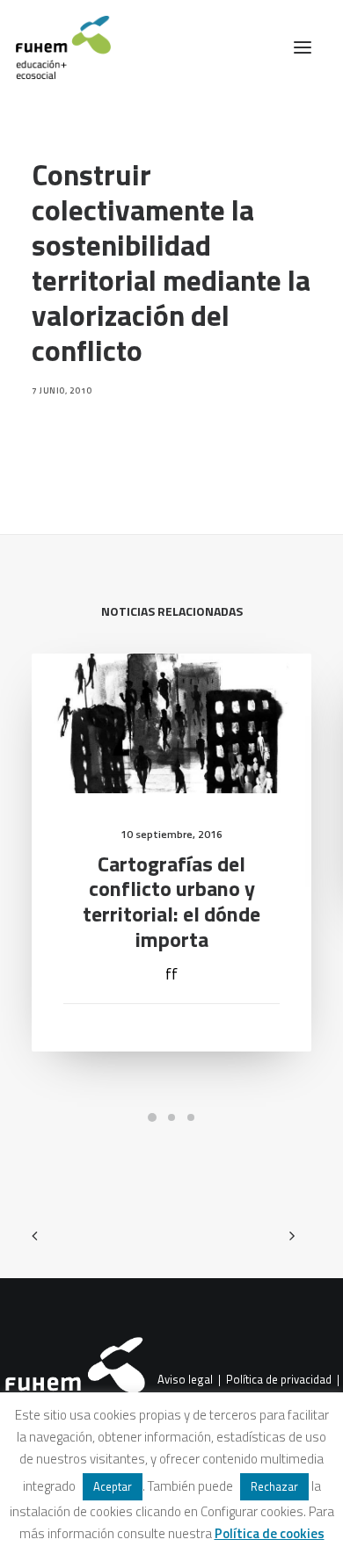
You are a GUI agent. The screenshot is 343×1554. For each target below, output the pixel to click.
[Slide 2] (171, 1117)
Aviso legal (185, 1379)
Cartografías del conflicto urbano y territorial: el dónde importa (171, 901)
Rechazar (274, 1486)
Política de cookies (270, 1533)
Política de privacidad (279, 1379)
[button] (302, 47)
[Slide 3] (191, 1117)
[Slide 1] (152, 1117)
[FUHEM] (55, 47)
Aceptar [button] (112, 1486)
